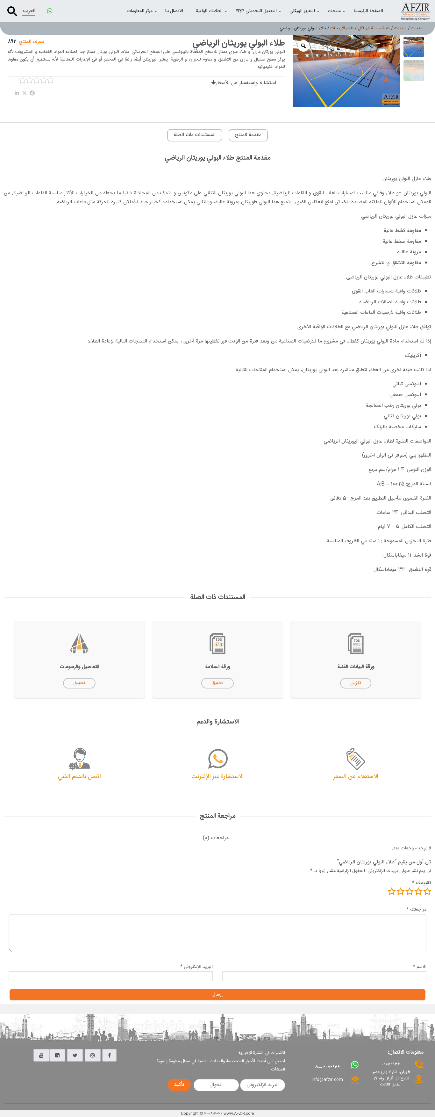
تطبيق (217, 683)
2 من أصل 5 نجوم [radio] (418, 891)
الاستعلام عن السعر (355, 777)
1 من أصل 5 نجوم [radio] (427, 891)
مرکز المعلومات (140, 11)
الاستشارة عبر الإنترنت (218, 777)
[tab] (216, 838)
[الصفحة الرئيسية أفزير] (415, 11)
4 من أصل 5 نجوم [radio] (400, 891)
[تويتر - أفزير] (75, 1055)
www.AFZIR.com (239, 1113)
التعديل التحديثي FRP (256, 11)
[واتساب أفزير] (50, 11)
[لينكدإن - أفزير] (57, 1055)
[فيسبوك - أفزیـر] (109, 1055)
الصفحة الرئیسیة (368, 11)
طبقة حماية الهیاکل (374, 28)
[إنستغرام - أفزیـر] (93, 1055)
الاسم (419, 967)
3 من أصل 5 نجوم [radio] (409, 891)
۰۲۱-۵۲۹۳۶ (391, 1064)
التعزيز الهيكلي (302, 11)
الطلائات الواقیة (209, 11)
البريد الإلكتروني (196, 967)
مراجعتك (416, 909)
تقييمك (421, 883)
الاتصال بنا (174, 11)
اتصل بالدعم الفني (79, 777)
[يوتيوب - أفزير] (41, 1055)
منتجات (334, 11)
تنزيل (355, 683)
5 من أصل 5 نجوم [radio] (392, 891)
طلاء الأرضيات (342, 28)
